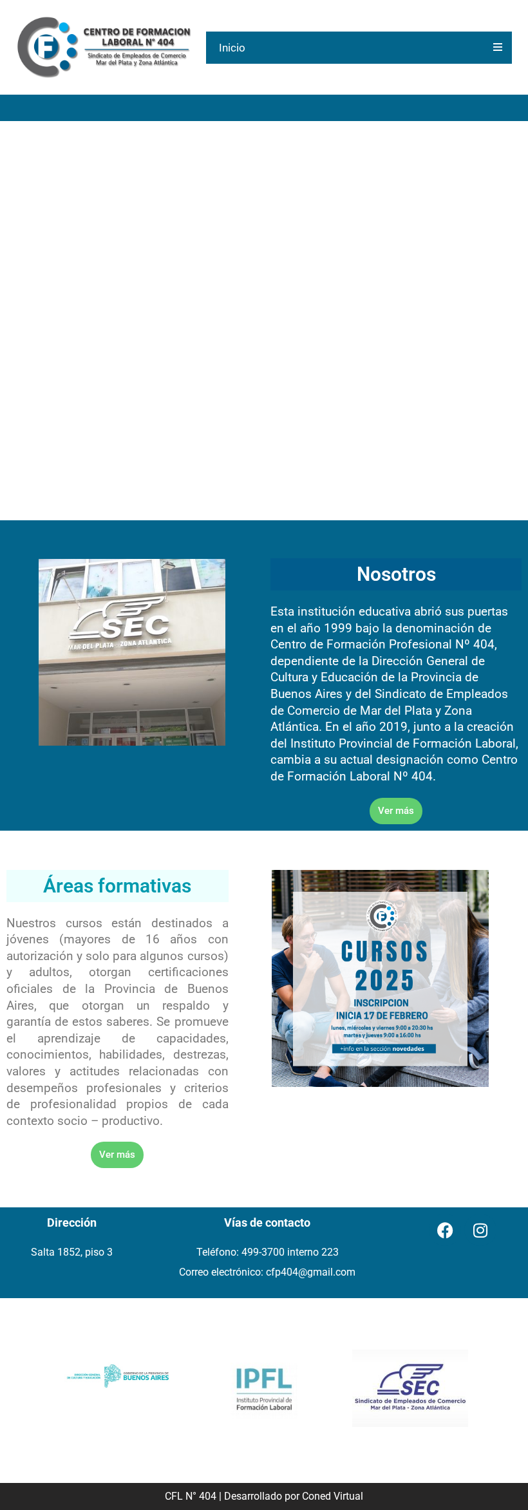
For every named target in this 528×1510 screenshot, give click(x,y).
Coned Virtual (332, 1496)
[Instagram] (480, 1230)
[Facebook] (445, 1230)
